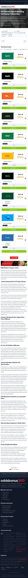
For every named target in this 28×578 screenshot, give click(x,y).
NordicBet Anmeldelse (7, 244)
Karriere (16, 574)
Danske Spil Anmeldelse (7, 202)
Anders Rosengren (8, 32)
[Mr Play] (7, 218)
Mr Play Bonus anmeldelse (8, 512)
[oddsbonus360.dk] (8, 7)
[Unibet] (7, 136)
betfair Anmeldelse (8, 161)
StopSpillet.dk (23, 559)
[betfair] (7, 156)
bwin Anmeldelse (7, 81)
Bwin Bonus (5, 497)
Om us (12, 574)
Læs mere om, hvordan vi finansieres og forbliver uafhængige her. (21, 549)
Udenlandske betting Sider (8, 525)
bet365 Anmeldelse (8, 61)
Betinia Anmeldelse (8, 181)
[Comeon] (7, 116)
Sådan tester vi (21, 574)
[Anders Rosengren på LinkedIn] (12, 32)
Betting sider (5, 520)
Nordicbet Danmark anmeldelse (9, 510)
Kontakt (8, 574)
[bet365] (7, 56)
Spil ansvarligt (24, 1)
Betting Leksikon (23, 576)
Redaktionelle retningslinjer (7, 576)
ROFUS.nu (20, 561)
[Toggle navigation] (26, 7)
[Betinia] (7, 176)
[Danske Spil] (7, 196)
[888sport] (7, 96)
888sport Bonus (6, 492)
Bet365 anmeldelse (6, 507)
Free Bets (5, 524)
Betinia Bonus (5, 495)
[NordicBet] (7, 238)
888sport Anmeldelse (7, 101)
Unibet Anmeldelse (8, 141)
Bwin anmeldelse (6, 509)
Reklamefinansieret (15, 1)
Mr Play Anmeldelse (8, 223)
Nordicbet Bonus (6, 499)
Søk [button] (26, 3)
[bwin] (7, 76)
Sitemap (4, 574)
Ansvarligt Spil (16, 576)
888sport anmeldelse (7, 505)
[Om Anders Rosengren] (3, 32)
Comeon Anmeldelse (7, 121)
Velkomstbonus (6, 522)
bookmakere (13, 328)
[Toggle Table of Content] (24, 41)
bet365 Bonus (5, 494)
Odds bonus (4, 473)
